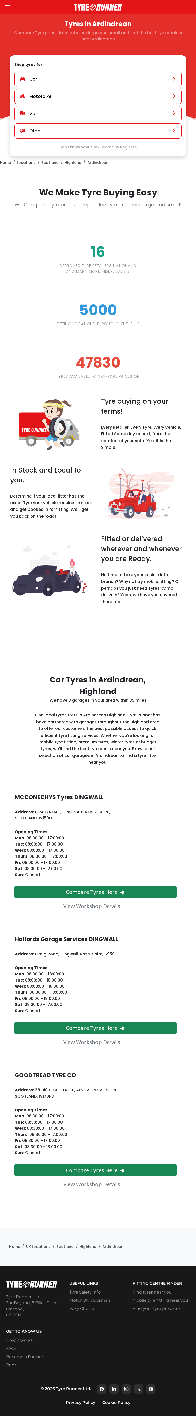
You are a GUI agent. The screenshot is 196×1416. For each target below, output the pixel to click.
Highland (73, 162)
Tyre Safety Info (85, 1292)
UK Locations (38, 1246)
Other (35, 131)
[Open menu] (7, 7)
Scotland (50, 162)
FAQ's (11, 1348)
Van (33, 113)
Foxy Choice (81, 1308)
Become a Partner (24, 1356)
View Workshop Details (92, 906)
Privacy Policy (80, 1402)
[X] (138, 1389)
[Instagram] (126, 1389)
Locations (26, 162)
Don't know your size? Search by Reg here (98, 147)
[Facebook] (101, 1389)
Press (11, 1364)
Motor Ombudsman (89, 1300)
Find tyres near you (152, 1292)
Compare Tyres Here (92, 892)
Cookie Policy (116, 1402)
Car (33, 79)
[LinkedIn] (114, 1389)
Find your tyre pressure (156, 1308)
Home (5, 162)
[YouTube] (150, 1389)
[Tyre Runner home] (98, 7)
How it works (19, 1340)
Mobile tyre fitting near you (160, 1300)
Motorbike (40, 96)
